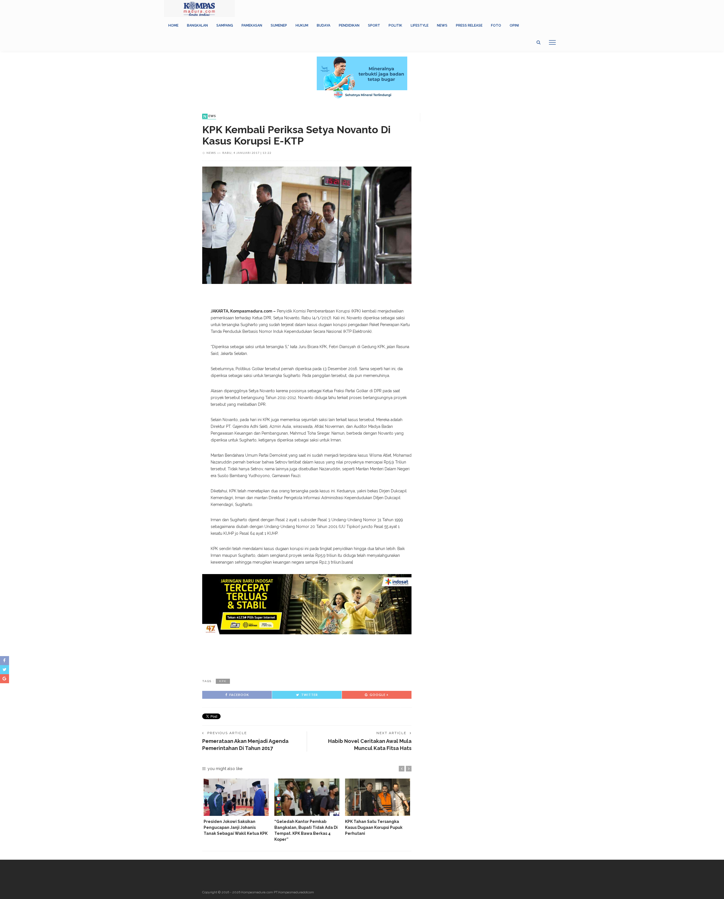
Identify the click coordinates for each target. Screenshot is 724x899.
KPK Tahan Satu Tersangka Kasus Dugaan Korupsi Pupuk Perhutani (373, 827)
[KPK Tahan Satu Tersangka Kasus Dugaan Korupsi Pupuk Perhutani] (377, 797)
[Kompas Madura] (199, 8)
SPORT (374, 25)
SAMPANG (224, 25)
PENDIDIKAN (349, 25)
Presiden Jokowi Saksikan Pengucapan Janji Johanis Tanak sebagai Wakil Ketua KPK (236, 827)
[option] (236, 807)
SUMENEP (279, 25)
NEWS (442, 25)
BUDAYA (323, 25)
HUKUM (302, 25)
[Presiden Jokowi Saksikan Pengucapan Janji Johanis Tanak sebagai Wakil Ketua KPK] (236, 797)
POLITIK (395, 25)
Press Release (469, 25)
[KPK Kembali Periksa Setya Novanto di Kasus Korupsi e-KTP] (306, 225)
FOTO (496, 25)
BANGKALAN (197, 25)
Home (173, 25)
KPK (223, 681)
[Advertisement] (307, 655)
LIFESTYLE (419, 25)
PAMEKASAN (252, 25)
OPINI (514, 25)
